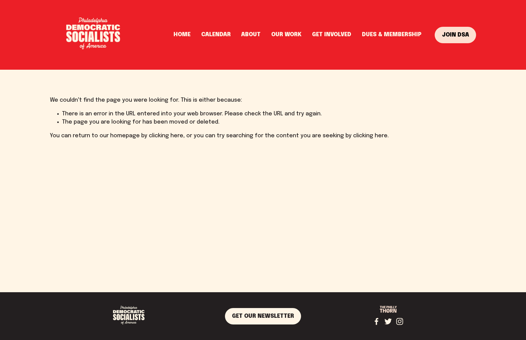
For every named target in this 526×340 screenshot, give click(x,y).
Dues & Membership (392, 34)
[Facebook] (376, 321)
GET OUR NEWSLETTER (263, 316)
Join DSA (455, 35)
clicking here (166, 135)
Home (182, 34)
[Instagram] (399, 321)
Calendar (216, 34)
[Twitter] (388, 321)
